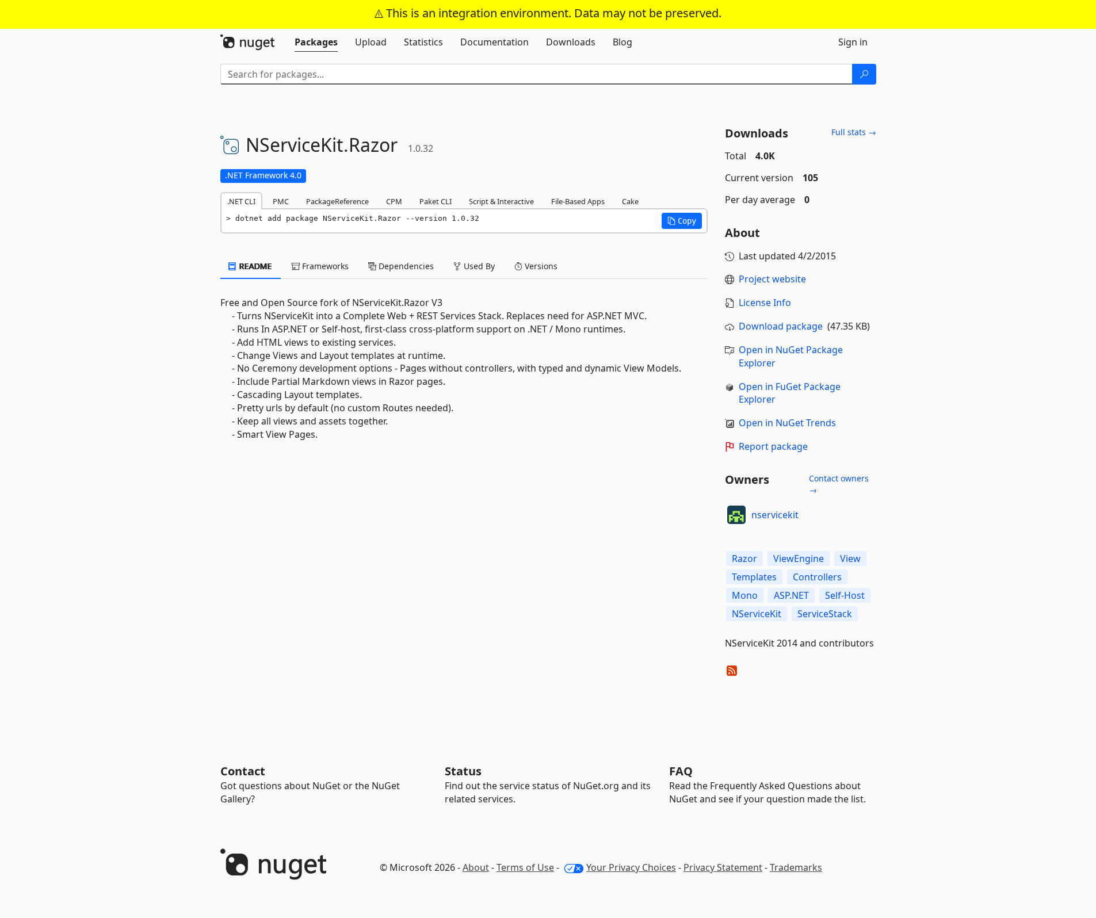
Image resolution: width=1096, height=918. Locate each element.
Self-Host (845, 595)
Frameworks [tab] (324, 266)
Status (463, 771)
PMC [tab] (281, 201)
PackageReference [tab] (337, 201)
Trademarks (796, 867)
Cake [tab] (630, 201)
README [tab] (254, 266)
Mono (745, 595)
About (476, 867)
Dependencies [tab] (405, 266)
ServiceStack (824, 613)
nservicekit (775, 514)
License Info (765, 302)
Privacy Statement (722, 867)
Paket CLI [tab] (435, 201)
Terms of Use (525, 867)
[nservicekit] (736, 514)
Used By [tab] (478, 266)
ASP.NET (791, 595)
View (850, 558)
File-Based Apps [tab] (578, 201)
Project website (772, 279)
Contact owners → (839, 484)
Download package (781, 326)
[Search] (864, 74)
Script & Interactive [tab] (501, 201)
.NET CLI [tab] (241, 201)
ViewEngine (798, 558)
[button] (682, 221)
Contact (242, 771)
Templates (754, 577)
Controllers (817, 577)
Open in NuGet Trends (787, 422)
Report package (773, 446)
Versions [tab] (539, 266)
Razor (744, 558)
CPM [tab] (394, 201)
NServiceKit (756, 613)
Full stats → (853, 132)
